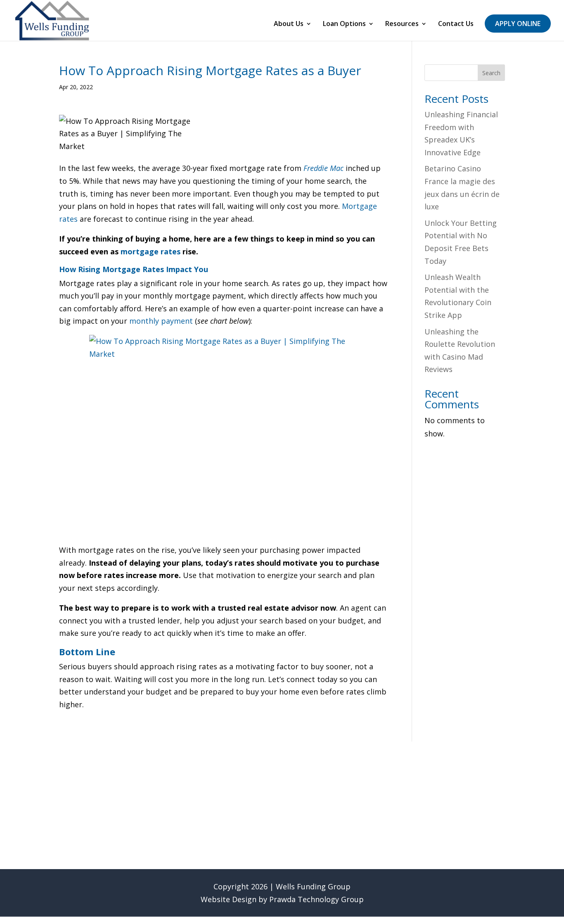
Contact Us (456, 24)
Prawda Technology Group (316, 899)
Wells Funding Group (313, 886)
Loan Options (344, 24)
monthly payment (161, 321)
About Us (288, 24)
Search (491, 73)
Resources (402, 24)
